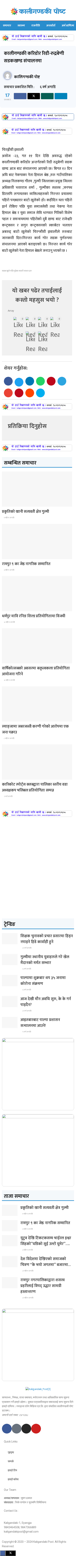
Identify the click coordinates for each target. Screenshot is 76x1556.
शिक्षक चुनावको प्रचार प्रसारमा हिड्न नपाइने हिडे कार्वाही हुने (46, 939)
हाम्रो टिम (12, 1470)
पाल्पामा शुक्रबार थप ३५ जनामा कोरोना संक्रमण (43, 981)
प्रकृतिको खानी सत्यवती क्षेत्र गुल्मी (25, 511)
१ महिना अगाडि (9, 517)
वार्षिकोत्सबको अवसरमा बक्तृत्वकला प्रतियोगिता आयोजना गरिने (36, 671)
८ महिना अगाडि (9, 738)
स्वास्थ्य (21, 25)
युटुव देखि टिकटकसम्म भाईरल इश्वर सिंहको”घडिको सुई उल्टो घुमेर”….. (45, 1241)
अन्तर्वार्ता (50, 25)
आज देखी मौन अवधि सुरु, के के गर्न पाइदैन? (45, 1002)
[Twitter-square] (16, 1429)
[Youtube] (36, 1429)
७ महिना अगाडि (9, 622)
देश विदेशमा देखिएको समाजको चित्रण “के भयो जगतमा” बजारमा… (45, 1262)
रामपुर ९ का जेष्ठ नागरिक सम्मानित (26, 564)
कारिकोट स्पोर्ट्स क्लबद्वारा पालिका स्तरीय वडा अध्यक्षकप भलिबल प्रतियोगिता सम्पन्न (34, 787)
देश (6, 503)
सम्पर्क (11, 1461)
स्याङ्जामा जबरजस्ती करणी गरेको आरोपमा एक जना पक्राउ (35, 729)
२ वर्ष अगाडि (8, 796)
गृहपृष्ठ (11, 1452)
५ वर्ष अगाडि (26, 1031)
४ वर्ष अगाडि (26, 947)
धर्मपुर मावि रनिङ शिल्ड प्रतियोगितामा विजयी (33, 616)
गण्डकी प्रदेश (10, 607)
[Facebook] (7, 1429)
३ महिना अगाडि (9, 570)
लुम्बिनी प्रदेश (10, 555)
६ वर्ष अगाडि (26, 968)
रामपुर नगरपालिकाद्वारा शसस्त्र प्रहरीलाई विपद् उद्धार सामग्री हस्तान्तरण (42, 1286)
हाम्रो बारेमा (13, 1479)
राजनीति (35, 25)
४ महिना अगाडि (27, 1270)
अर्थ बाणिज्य (68, 25)
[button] (8, 381)
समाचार (7, 25)
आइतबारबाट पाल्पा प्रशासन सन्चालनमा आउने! (40, 1022)
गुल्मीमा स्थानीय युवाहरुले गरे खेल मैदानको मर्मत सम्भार (44, 960)
